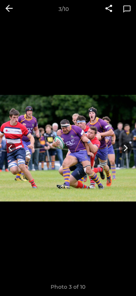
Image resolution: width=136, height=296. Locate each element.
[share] (108, 9)
